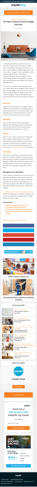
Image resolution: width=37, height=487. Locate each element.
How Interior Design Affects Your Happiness (19, 209)
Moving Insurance (6, 483)
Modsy (6, 133)
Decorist (6, 119)
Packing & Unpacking (28, 345)
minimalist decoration (26, 192)
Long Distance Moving (16, 479)
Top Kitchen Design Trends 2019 (16, 207)
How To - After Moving (18, 19)
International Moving (7, 481)
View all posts (18, 387)
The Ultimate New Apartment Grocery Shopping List (19, 338)
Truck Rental (18, 481)
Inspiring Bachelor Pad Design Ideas (17, 205)
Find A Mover (18, 395)
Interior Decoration (9, 220)
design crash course (18, 147)
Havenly (6, 103)
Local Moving (4, 479)
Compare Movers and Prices (18, 12)
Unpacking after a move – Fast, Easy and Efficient (21, 331)
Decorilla (7, 151)
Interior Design (21, 220)
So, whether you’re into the (11, 192)
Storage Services (28, 481)
